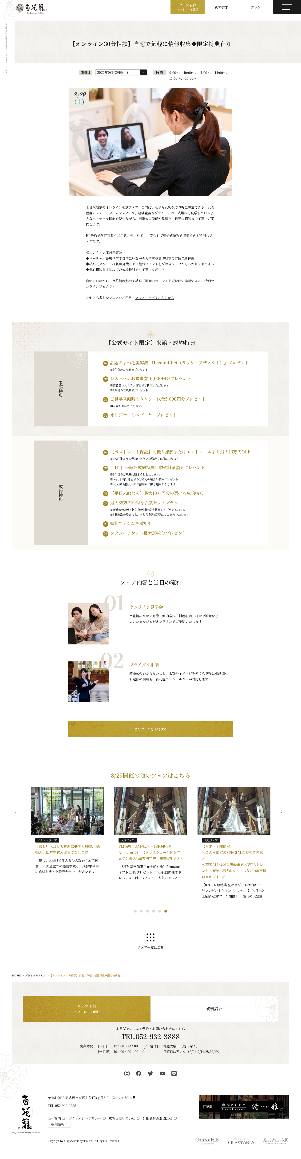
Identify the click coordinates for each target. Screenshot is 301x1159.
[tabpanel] (67, 833)
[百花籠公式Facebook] (139, 1073)
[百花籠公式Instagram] (127, 1073)
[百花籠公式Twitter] (150, 1073)
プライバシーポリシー (84, 1118)
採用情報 (57, 1124)
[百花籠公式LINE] (174, 1073)
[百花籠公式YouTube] (162, 1073)
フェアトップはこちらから (154, 297)
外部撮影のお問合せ (157, 1118)
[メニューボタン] (287, 7)
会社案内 (54, 1118)
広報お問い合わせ (122, 1118)
